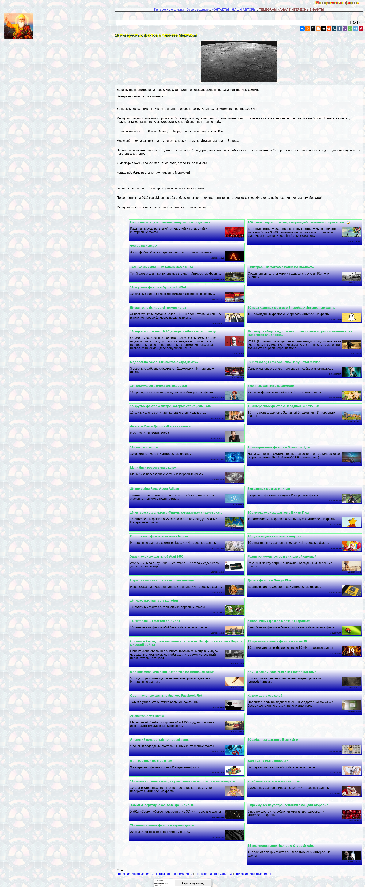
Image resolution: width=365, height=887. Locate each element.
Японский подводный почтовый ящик (159, 739)
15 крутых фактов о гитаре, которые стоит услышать (170, 406)
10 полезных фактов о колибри (154, 600)
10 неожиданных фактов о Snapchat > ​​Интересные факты (292, 307)
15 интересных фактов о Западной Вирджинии (283, 406)
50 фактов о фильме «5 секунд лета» (158, 307)
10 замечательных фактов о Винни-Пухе (278, 512)
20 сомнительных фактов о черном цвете (162, 825)
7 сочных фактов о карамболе (271, 385)
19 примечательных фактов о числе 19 (277, 641)
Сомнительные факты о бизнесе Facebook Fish (166, 695)
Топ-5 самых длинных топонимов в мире (161, 267)
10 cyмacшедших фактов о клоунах (274, 536)
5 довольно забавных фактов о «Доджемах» (164, 362)
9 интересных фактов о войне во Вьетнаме (281, 267)
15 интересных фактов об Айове (155, 621)
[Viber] (345, 28)
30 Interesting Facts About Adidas (154, 488)
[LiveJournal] (334, 28)
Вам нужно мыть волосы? (268, 760)
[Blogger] (318, 28)
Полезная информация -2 (174, 873)
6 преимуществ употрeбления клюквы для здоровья (288, 805)
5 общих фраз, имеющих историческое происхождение (172, 671)
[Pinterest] (361, 28)
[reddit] (329, 28)
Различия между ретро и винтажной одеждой (282, 556)
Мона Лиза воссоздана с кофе (153, 467)
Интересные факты (340, 2)
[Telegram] (355, 28)
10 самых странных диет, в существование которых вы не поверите (182, 781)
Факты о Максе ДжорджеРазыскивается (160, 426)
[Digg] (323, 28)
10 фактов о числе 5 (145, 447)
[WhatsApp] (350, 28)
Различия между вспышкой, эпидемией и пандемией (170, 222)
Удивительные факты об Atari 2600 (156, 556)
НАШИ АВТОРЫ (244, 9)
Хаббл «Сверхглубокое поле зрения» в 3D (162, 805)
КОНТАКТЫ (220, 9)
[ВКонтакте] (302, 28)
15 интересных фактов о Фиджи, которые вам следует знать (176, 512)
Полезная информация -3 (213, 873)
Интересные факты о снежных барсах (159, 536)
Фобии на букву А (143, 246)
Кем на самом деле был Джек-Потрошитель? (282, 671)
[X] (313, 28)
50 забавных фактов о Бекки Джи (273, 739)
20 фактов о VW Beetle (147, 716)
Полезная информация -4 (253, 873)
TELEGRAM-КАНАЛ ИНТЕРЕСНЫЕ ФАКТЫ (291, 9)
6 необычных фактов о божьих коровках (279, 621)
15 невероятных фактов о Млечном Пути (279, 447)
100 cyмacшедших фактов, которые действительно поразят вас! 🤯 (299, 222)
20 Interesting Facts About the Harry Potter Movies (284, 362)
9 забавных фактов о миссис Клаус (275, 781)
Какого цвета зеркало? (265, 695)
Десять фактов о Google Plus (269, 580)
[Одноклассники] (307, 28)
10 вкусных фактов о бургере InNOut (158, 287)
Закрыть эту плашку (193, 883)
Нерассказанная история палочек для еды (162, 580)
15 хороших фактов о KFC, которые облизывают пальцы (173, 331)
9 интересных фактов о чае (151, 760)
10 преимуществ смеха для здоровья (158, 385)
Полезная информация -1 (135, 873)
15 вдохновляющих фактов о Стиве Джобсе (281, 845)
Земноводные (198, 9)
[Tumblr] (339, 28)
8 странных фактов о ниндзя (269, 488)
